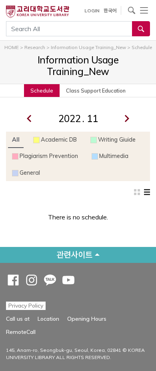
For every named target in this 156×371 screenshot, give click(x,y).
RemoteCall (21, 331)
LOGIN (92, 11)
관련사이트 (74, 255)
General (30, 172)
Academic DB (59, 139)
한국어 (110, 11)
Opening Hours (86, 318)
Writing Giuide (117, 139)
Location (48, 318)
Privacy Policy (25, 305)
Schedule (41, 90)
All (16, 139)
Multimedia (113, 156)
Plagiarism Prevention (49, 156)
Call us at (18, 318)
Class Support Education (96, 90)
